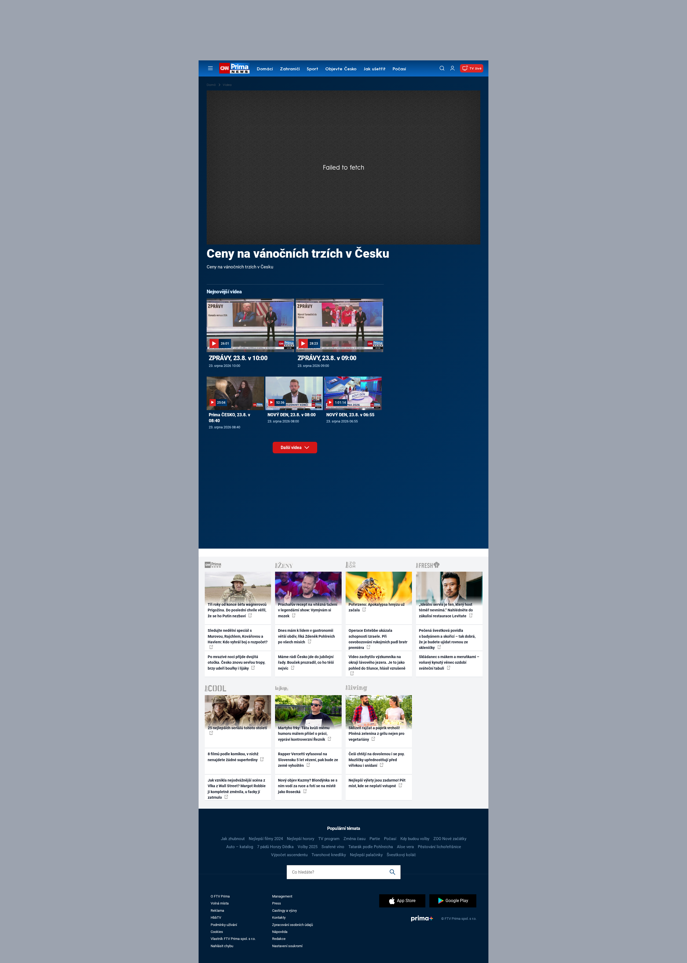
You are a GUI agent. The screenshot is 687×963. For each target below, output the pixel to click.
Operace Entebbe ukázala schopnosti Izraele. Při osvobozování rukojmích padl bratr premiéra (378, 639)
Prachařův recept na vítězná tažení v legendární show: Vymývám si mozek (307, 610)
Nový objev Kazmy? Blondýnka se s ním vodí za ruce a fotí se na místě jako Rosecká (307, 786)
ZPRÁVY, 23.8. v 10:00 (238, 358)
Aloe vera (405, 846)
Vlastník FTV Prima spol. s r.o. (233, 939)
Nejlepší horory (300, 838)
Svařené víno (332, 846)
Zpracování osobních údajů (292, 925)
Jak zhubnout (233, 838)
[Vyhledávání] (442, 68)
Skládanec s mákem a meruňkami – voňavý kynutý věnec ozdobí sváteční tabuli (449, 662)
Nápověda (279, 932)
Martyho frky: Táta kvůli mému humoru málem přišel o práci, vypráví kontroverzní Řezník (304, 734)
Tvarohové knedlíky (329, 854)
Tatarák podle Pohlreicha (370, 846)
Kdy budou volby (414, 838)
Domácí (265, 69)
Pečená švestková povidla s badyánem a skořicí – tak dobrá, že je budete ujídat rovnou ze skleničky (447, 639)
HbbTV (216, 917)
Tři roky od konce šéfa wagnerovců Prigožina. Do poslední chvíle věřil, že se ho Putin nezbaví (237, 610)
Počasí (399, 69)
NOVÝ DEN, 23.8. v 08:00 (292, 414)
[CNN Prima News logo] (234, 68)
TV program (328, 838)
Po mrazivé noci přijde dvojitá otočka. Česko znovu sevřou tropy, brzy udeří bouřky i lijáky (236, 662)
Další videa (292, 447)
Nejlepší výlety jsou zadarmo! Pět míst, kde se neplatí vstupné (377, 783)
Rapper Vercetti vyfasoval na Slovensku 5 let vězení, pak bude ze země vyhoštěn (308, 760)
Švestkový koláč (401, 854)
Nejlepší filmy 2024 (266, 838)
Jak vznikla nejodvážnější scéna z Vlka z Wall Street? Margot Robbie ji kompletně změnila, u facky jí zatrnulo (237, 789)
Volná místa (220, 903)
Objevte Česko (340, 69)
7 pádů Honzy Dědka (275, 846)
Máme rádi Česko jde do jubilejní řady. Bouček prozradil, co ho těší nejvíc (306, 662)
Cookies (217, 932)
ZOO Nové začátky (449, 838)
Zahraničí (290, 69)
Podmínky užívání (224, 925)
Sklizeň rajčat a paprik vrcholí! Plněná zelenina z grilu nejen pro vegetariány (376, 734)
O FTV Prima (220, 896)
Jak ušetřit (375, 69)
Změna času (355, 838)
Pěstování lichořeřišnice (439, 846)
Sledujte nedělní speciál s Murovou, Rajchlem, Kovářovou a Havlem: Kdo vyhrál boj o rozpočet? (238, 636)
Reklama (217, 911)
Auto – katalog (239, 846)
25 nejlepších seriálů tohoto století (237, 728)
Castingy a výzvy (284, 911)
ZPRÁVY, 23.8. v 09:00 (327, 358)
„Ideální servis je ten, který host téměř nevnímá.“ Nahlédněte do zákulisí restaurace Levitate (446, 610)
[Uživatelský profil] (452, 68)
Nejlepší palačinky (366, 854)
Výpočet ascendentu (289, 854)
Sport (312, 69)
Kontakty (279, 917)
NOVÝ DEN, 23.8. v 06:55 (350, 414)
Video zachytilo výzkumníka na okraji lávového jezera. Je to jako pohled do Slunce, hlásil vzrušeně (377, 662)
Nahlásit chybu (222, 946)
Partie (375, 838)
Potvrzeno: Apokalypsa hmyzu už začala (377, 607)
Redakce (279, 939)
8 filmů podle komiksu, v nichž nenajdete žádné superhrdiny (233, 757)
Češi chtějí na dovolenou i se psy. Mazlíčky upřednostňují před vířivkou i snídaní (377, 760)
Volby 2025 (307, 846)
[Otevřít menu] (210, 68)
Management (282, 896)
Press (276, 903)
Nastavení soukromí (287, 946)
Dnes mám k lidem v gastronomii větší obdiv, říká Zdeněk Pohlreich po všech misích (306, 636)
